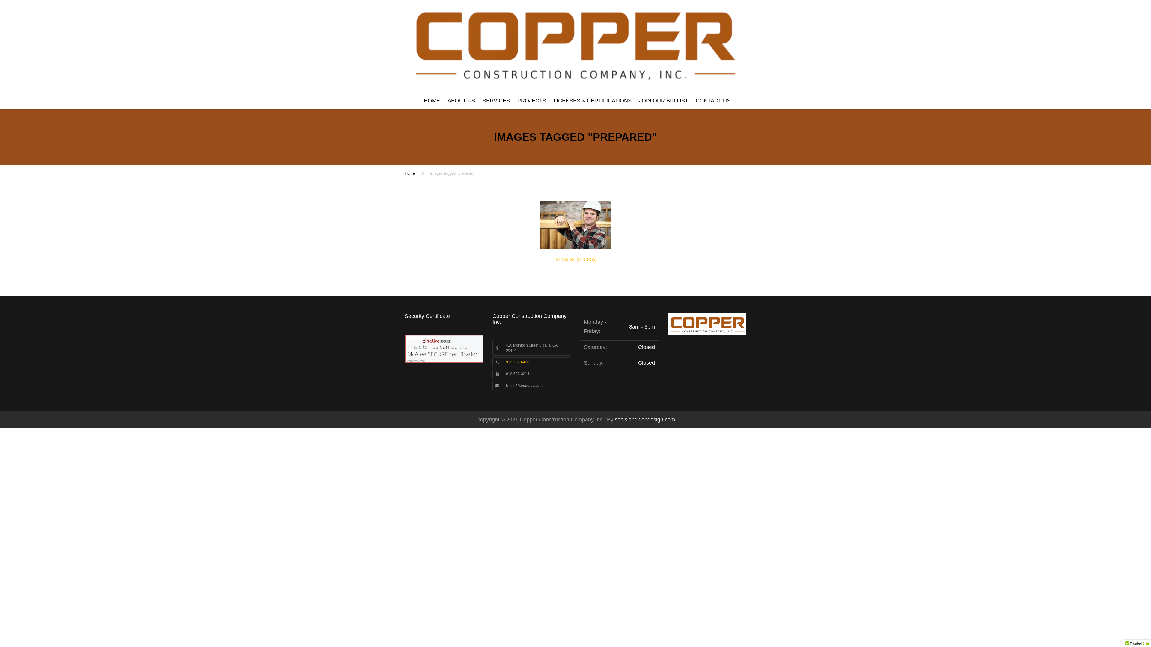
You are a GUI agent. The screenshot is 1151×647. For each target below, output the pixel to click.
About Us (461, 101)
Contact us (713, 101)
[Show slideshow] (575, 259)
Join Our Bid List (663, 101)
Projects (531, 101)
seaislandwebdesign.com (644, 420)
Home (432, 101)
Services (496, 101)
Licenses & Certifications (593, 101)
